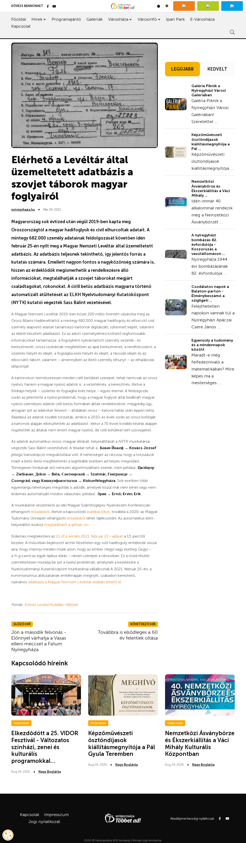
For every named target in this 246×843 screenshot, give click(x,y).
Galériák (94, 19)
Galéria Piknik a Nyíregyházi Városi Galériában (208, 90)
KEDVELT (217, 69)
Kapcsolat (21, 26)
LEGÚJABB (182, 69)
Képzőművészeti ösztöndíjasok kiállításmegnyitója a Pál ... (210, 141)
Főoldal (18, 19)
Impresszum (56, 814)
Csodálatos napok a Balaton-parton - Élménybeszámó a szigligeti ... (210, 293)
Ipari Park (175, 19)
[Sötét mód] (162, 6)
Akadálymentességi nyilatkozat (192, 818)
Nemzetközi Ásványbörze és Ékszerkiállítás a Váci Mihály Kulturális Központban (199, 743)
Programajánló (66, 19)
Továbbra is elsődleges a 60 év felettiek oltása (128, 635)
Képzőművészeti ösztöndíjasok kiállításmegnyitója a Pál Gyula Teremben (121, 743)
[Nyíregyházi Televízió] (184, 6)
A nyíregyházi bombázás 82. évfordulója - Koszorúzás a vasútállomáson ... (208, 244)
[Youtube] (54, 6)
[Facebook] (48, 6)
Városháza (118, 19)
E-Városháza (202, 19)
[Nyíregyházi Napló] (208, 6)
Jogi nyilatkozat (44, 821)
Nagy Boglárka (49, 771)
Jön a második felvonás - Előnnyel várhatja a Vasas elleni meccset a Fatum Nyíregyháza (38, 640)
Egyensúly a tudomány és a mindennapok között (212, 345)
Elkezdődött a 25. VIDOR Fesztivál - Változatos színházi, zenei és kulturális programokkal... (44, 747)
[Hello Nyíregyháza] (232, 6)
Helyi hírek (21, 723)
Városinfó (147, 19)
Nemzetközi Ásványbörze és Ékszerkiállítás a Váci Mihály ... (210, 188)
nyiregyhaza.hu (23, 209)
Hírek (36, 19)
